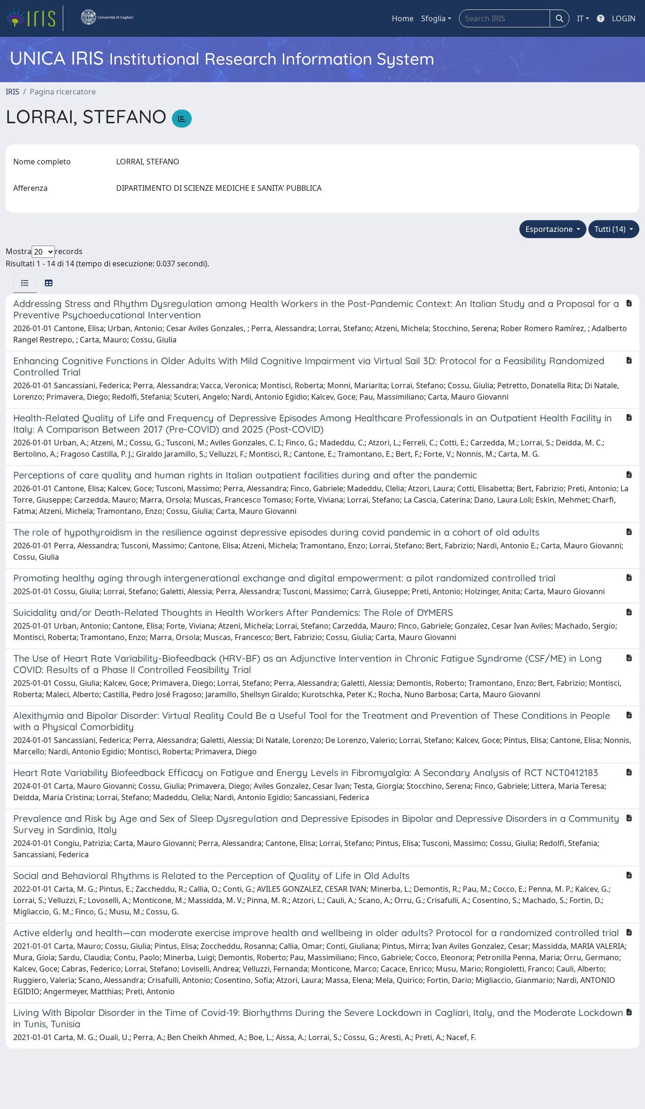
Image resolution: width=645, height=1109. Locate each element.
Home (403, 18)
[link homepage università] (107, 18)
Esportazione (550, 229)
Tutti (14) (611, 229)
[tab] (25, 283)
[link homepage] (34, 18)
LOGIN (624, 18)
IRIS (12, 91)
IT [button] (580, 18)
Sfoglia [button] (433, 18)
